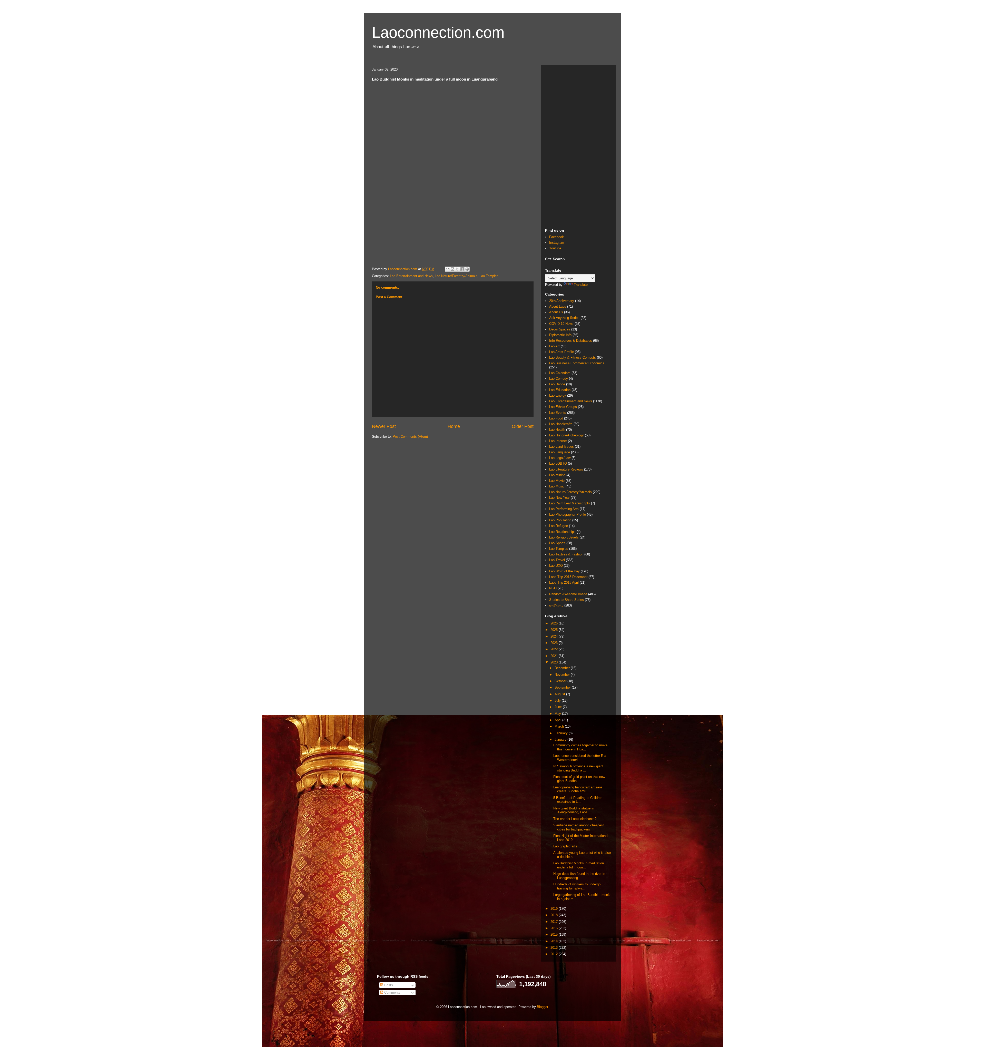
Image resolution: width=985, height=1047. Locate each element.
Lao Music (557, 486)
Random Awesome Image (568, 594)
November (563, 675)
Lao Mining (557, 475)
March (560, 726)
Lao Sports (557, 543)
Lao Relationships (562, 532)
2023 (554, 643)
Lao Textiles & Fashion (566, 554)
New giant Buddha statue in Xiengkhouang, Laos (573, 810)
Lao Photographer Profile (567, 514)
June (559, 707)
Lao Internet (558, 441)
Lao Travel (557, 560)
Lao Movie (557, 481)
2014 (554, 941)
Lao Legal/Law (559, 458)
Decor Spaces (559, 329)
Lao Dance (557, 384)
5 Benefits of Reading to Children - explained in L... (578, 800)
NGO (553, 588)
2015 (554, 934)
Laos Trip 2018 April (564, 582)
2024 (554, 636)
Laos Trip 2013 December (568, 577)
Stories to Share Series (566, 600)
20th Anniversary (561, 301)
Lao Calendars (559, 373)
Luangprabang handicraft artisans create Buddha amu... (578, 789)
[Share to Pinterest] (467, 269)
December (563, 668)
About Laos (557, 306)
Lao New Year (559, 498)
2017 (554, 922)
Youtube (555, 248)
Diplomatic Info (560, 335)
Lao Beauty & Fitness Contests (572, 357)
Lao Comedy (558, 378)
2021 (554, 656)
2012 (554, 954)
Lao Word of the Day (564, 571)
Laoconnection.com (438, 32)
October (561, 681)
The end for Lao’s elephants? (574, 819)
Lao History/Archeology (566, 435)
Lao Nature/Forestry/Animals (456, 276)
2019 (554, 909)
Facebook (556, 237)
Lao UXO (556, 565)
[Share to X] (457, 269)
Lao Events (557, 413)
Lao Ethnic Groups (563, 407)
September (563, 687)
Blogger (542, 1007)
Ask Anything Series (564, 318)
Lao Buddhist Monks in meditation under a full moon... (578, 865)
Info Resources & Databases (570, 341)
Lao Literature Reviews (566, 469)
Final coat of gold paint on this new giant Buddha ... (579, 779)
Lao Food (556, 418)
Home (454, 426)
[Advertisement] (578, 146)
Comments (391, 992)
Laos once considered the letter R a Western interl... (579, 758)
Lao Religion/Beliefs (564, 537)
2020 (554, 662)
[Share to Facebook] (462, 269)
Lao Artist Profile (561, 352)
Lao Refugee (558, 526)
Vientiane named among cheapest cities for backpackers (578, 827)
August (560, 694)
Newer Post (384, 426)
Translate (581, 285)
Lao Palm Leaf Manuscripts (569, 503)
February (562, 733)
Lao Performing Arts (564, 509)
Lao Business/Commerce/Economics (576, 363)
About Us (556, 312)
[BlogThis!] (452, 269)
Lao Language (559, 452)
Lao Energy (557, 395)
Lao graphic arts (565, 846)
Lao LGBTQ (558, 463)
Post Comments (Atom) (410, 436)
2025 (554, 630)
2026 (554, 623)
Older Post (523, 426)
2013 (554, 948)
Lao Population (560, 520)
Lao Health (557, 430)
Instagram (556, 242)
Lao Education (559, 390)
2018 (554, 915)
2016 (554, 928)
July (558, 700)
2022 (554, 649)
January (561, 739)
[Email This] (447, 269)
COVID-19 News (561, 324)
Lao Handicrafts (561, 424)
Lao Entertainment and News (411, 276)
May (558, 714)
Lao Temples (488, 276)
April (558, 720)
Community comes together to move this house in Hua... (580, 747)
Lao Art (554, 346)
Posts (388, 985)
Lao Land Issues (561, 446)
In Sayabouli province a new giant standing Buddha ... (578, 768)
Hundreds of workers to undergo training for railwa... (576, 886)
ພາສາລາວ (556, 605)
